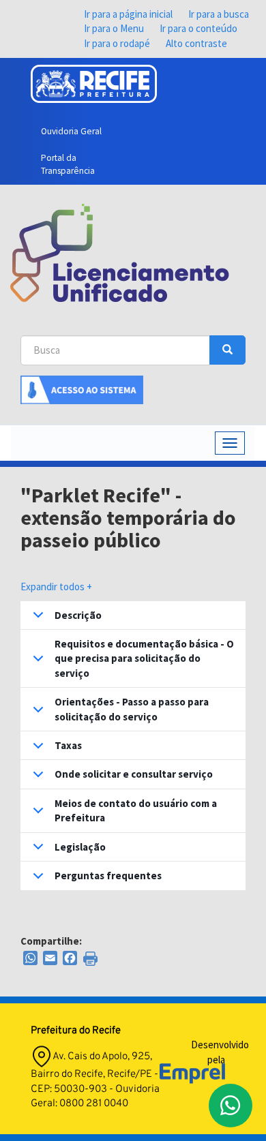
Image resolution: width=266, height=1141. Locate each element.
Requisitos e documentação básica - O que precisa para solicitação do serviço (144, 658)
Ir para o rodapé (117, 43)
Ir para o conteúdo (198, 28)
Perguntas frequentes (108, 875)
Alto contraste (196, 43)
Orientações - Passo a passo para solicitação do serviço (132, 708)
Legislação (80, 846)
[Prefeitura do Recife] (94, 84)
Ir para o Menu (114, 28)
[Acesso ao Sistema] (81, 388)
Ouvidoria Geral (71, 131)
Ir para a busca (218, 13)
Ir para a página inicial (128, 13)
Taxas (68, 745)
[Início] (119, 253)
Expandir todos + (56, 586)
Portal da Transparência (68, 164)
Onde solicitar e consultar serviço (134, 773)
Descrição (78, 615)
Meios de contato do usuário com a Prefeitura (136, 810)
